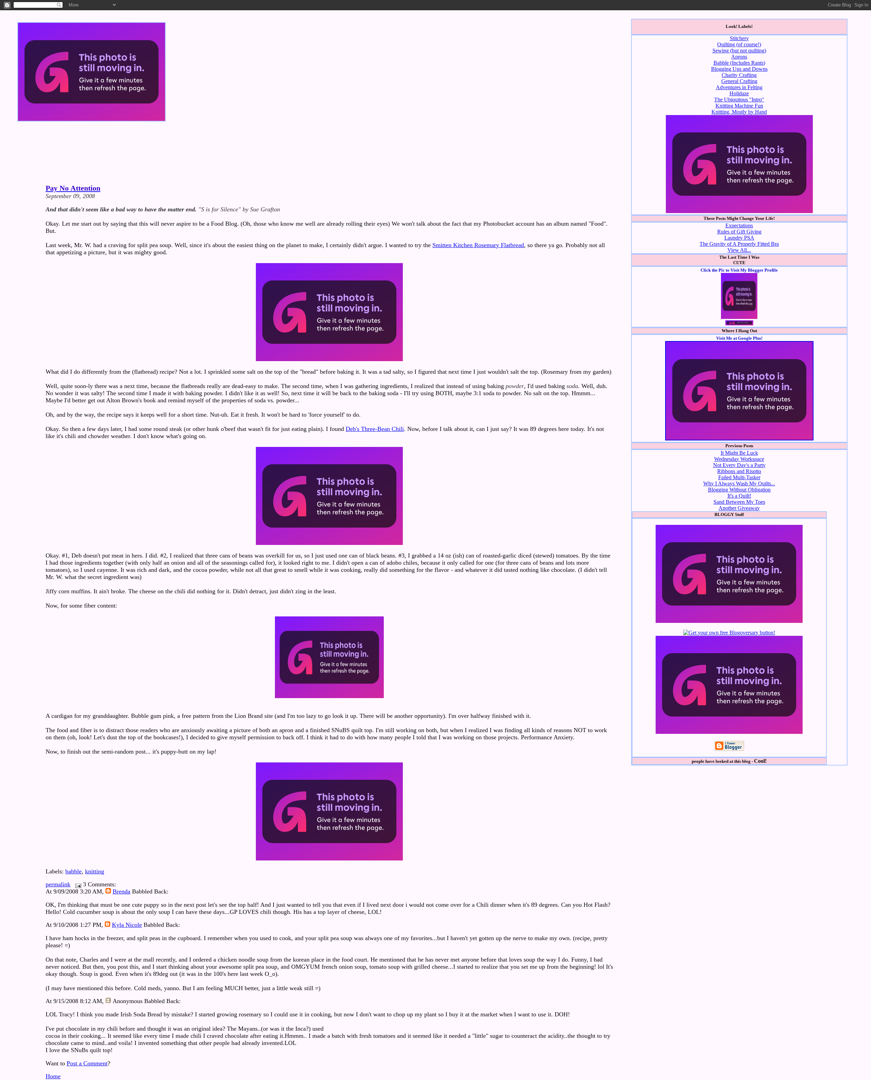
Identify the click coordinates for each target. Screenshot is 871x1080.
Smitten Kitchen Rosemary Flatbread (478, 245)
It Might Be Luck (739, 453)
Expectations (739, 225)
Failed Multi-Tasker (739, 477)
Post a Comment (87, 1063)
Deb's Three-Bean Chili (375, 428)
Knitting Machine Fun (739, 106)
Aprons (739, 57)
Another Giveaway (739, 508)
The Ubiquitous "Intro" (739, 99)
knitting (94, 871)
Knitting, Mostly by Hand (739, 112)
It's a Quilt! (739, 496)
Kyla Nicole (127, 924)
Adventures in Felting (739, 87)
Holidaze (739, 93)
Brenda (121, 891)
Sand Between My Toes (739, 502)
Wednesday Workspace (739, 459)
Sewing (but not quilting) (739, 50)
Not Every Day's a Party (739, 465)
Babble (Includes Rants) (739, 63)
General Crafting (739, 81)
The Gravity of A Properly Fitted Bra (739, 244)
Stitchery (739, 38)
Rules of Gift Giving (739, 232)
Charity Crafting (739, 75)
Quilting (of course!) (739, 44)
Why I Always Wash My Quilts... (739, 483)
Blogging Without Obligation (739, 490)
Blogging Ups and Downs (739, 69)
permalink (58, 884)
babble (73, 871)
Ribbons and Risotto (739, 471)
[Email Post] (76, 884)
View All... (739, 250)
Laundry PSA (739, 238)
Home (53, 1076)
